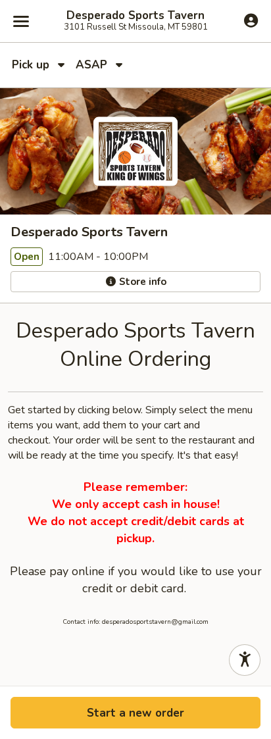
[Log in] (251, 20)
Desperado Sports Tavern (135, 15)
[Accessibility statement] (244, 660)
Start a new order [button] (135, 713)
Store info (141, 281)
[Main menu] (21, 21)
